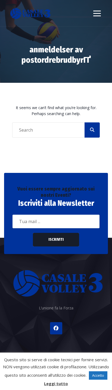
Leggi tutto (56, 383)
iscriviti (56, 239)
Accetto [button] (98, 375)
